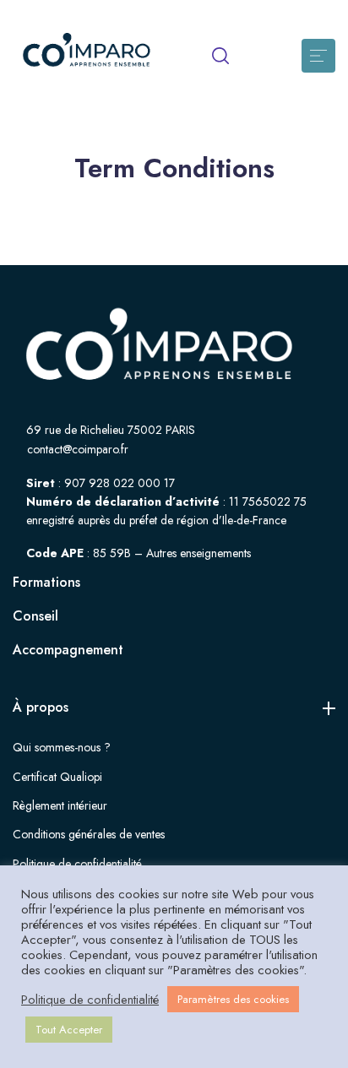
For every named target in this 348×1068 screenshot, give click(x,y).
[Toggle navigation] (318, 56)
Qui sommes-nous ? (62, 747)
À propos (40, 707)
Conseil (35, 616)
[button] (220, 55)
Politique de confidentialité (77, 863)
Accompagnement (68, 649)
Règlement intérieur (60, 805)
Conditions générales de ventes (89, 834)
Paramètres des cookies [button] (233, 999)
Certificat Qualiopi (57, 776)
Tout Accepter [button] (68, 1030)
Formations (46, 582)
